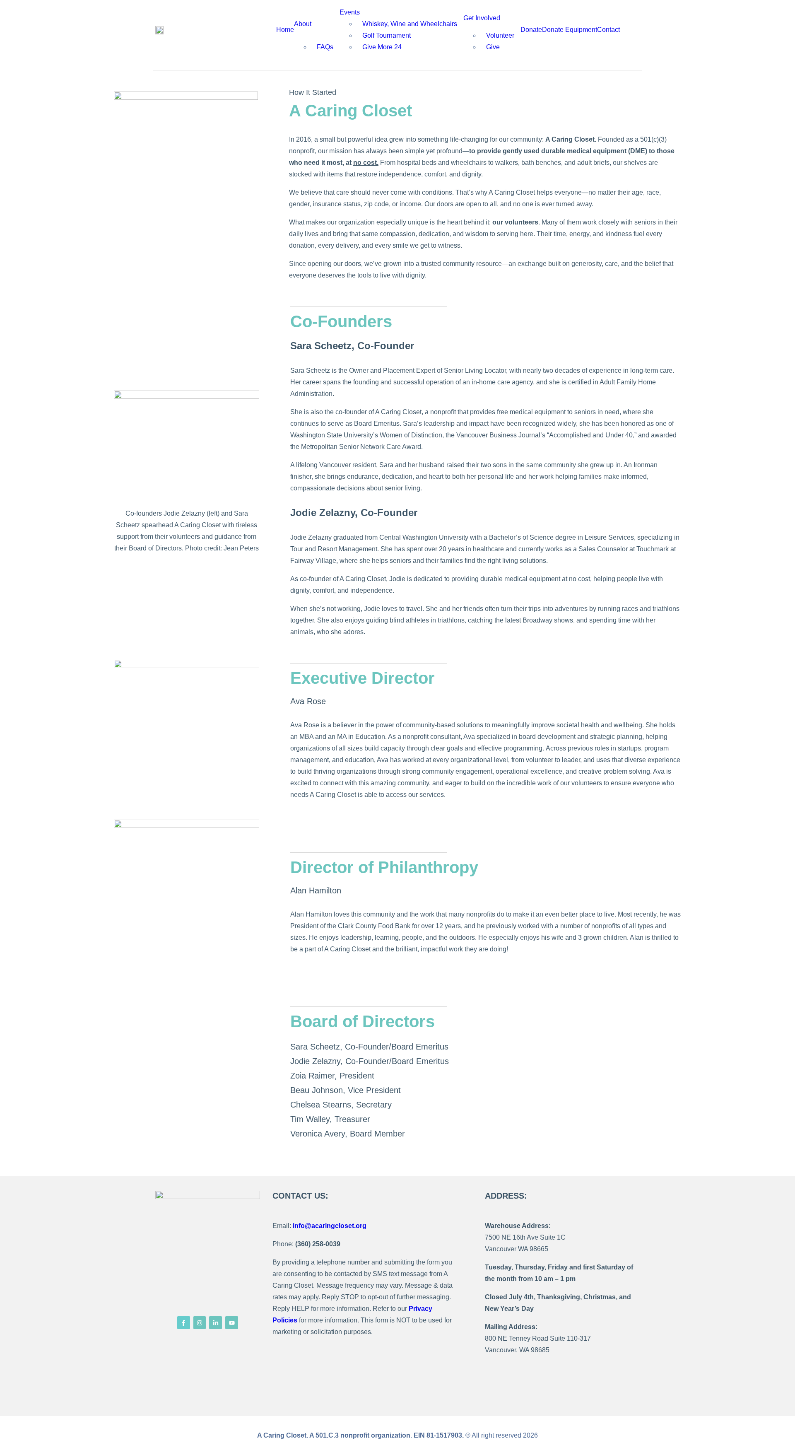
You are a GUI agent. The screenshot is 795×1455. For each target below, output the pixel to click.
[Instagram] (199, 1322)
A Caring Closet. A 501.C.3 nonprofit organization (333, 1435)
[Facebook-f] (183, 1322)
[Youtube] (231, 1322)
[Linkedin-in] (215, 1322)
